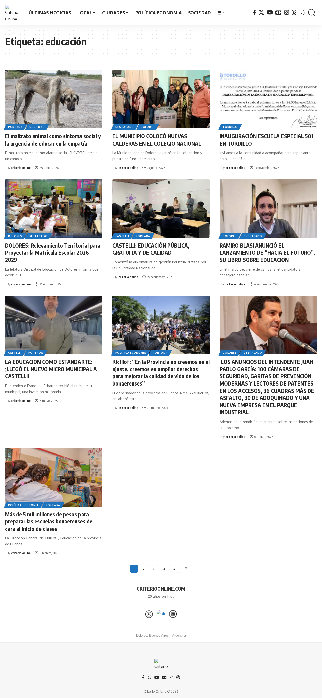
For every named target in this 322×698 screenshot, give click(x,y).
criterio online (21, 168)
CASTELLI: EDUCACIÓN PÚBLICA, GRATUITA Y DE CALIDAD (150, 249)
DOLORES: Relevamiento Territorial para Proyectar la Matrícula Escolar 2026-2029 (52, 252)
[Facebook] (254, 12)
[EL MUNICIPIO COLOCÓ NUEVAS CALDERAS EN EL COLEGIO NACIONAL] (161, 99)
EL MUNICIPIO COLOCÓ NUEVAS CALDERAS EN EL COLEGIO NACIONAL (156, 139)
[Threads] (294, 12)
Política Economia (130, 352)
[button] (312, 12)
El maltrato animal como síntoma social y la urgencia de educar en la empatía (53, 139)
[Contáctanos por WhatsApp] (149, 614)
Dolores (148, 126)
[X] (261, 12)
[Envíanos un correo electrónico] (173, 614)
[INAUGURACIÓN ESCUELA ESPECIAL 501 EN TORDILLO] (268, 99)
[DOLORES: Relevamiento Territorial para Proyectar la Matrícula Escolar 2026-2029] (53, 208)
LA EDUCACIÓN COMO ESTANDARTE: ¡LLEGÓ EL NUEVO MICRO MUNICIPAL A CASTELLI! (51, 368)
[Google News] (278, 12)
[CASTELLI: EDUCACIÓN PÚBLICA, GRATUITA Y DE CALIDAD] (161, 208)
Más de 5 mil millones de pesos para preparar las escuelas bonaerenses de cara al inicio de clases (48, 521)
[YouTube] (269, 12)
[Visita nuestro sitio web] (161, 614)
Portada (15, 126)
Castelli (122, 236)
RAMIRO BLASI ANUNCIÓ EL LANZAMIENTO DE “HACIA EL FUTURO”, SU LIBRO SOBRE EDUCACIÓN (267, 252)
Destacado (124, 126)
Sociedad (37, 126)
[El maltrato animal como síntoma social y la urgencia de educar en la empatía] (53, 99)
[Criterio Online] (12, 12)
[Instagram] (286, 12)
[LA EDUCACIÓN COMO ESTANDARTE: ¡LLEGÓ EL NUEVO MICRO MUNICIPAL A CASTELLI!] (53, 325)
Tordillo (230, 126)
